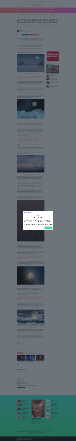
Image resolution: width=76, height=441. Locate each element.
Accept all (49, 227)
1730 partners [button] (31, 221)
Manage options (40, 227)
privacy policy (48, 225)
